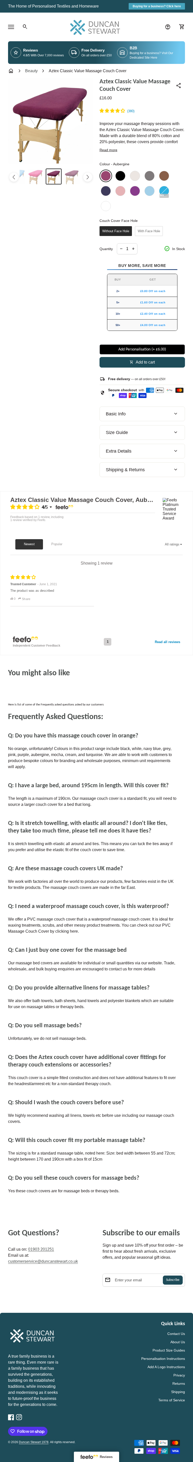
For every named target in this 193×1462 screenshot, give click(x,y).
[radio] (106, 176)
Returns (178, 1383)
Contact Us (176, 1334)
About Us (177, 1342)
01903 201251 (41, 1249)
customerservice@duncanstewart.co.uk (43, 1261)
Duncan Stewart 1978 (34, 1442)
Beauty (31, 71)
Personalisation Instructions (163, 1359)
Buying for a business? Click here (157, 6)
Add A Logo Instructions (166, 1367)
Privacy (179, 1375)
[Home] (96, 26)
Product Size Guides (169, 1350)
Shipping (178, 1392)
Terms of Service (171, 1400)
